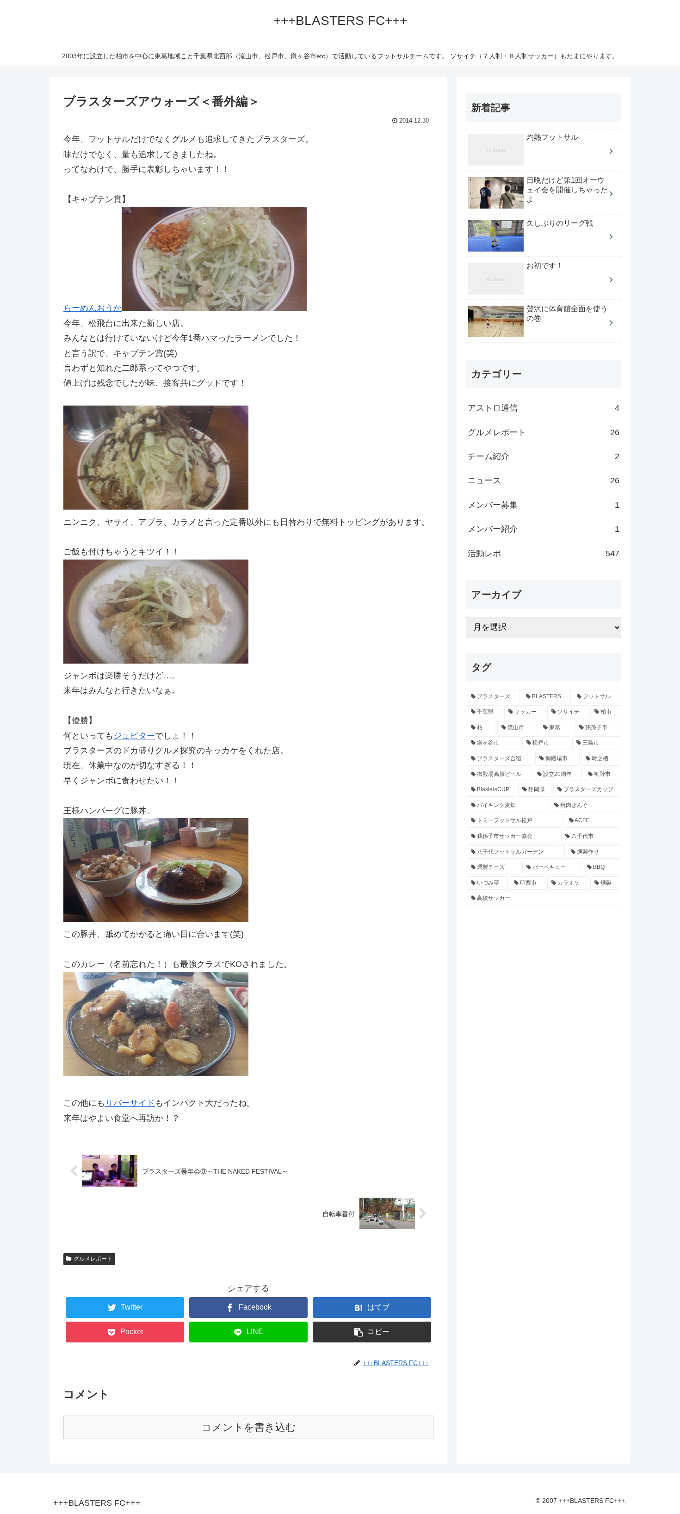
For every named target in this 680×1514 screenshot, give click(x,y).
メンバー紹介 (543, 529)
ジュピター (134, 735)
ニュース (543, 481)
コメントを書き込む (248, 1427)
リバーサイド (130, 1103)
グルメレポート (93, 1259)
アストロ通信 (543, 408)
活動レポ (543, 553)
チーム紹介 (543, 456)
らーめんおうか (92, 308)
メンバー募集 (543, 505)
